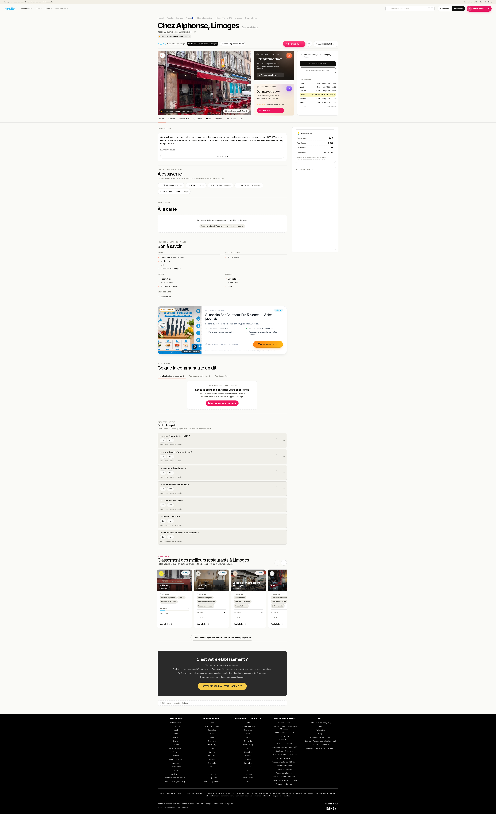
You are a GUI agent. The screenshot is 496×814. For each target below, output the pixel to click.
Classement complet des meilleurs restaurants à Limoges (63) (220, 638)
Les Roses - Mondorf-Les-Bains (284, 754)
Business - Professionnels (320, 737)
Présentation (184, 119)
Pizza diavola (175, 723)
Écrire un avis (479, 9)
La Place (163, 585)
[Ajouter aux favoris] (162, 55)
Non (170, 440)
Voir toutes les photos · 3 (237, 111)
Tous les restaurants (175, 18)
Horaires (171, 119)
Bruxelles (212, 730)
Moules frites (176, 767)
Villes (47, 9)
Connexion (444, 9)
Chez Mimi (275, 585)
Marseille (211, 752)
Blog (490, 2)
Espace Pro (468, 2)
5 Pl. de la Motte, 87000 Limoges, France (317, 56)
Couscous (176, 726)
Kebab (176, 730)
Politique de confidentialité (169, 804)
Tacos (175, 734)
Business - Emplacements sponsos (320, 748)
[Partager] (309, 44)
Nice (248, 781)
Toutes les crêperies (284, 773)
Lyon (212, 748)
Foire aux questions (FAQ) (320, 723)
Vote (241, 119)
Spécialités (197, 119)
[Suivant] (284, 563)
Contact (483, 2)
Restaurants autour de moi (284, 777)
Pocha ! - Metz (284, 723)
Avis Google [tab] (222, 376)
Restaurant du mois (284, 784)
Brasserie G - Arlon (284, 743)
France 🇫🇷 (190, 18)
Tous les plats (175, 774)
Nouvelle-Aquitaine (205, 18)
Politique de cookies (190, 804)
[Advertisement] (315, 210)
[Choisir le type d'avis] (489, 9)
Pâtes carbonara (176, 748)
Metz (212, 737)
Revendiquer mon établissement (222, 686)
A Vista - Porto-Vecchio (284, 732)
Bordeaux (212, 774)
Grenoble (212, 763)
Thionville (212, 741)
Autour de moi (60, 9)
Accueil (161, 18)
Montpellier (212, 778)
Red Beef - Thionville (284, 751)
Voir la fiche (165, 624)
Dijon (212, 770)
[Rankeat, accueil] (10, 8)
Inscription (458, 9)
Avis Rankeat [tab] (172, 376)
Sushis (175, 741)
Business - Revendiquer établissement (320, 741)
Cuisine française (171, 32)
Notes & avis (231, 119)
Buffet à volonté (175, 759)
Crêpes (176, 745)
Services (218, 119)
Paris (212, 723)
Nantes (212, 759)
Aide (476, 2)
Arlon (212, 734)
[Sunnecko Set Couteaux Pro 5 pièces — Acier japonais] (180, 330)
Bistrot (160, 32)
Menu (208, 119)
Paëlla (175, 737)
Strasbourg (211, 745)
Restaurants (25, 9)
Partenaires (320, 730)
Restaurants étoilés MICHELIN (284, 762)
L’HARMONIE (202, 585)
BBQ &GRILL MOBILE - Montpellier (284, 747)
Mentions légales (226, 804)
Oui (163, 440)
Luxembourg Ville (211, 726)
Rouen (212, 767)
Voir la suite (221, 156)
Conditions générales (209, 804)
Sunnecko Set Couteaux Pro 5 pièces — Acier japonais (238, 316)
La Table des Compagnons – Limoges (246, 584)
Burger (176, 752)
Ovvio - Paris (284, 740)
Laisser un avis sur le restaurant (222, 403)
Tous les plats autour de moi (175, 778)
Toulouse (211, 756)
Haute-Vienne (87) (224, 18)
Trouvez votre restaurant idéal (284, 780)
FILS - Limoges (284, 736)
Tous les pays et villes (211, 781)
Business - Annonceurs (320, 745)
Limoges (238, 18)
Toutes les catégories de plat (176, 781)
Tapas (175, 770)
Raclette (175, 756)
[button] (274, 65)
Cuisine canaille (185, 32)
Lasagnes (175, 763)
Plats (38, 9)
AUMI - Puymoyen (284, 758)
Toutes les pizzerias (284, 769)
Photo (161, 119)
